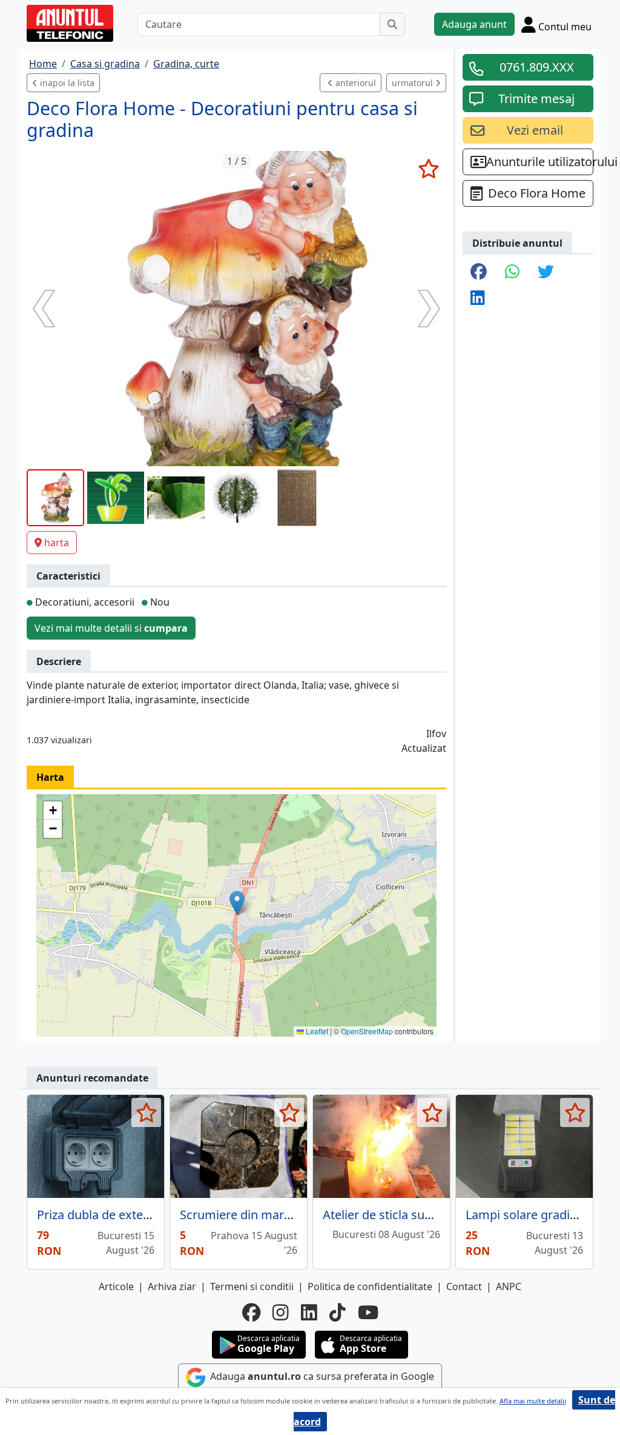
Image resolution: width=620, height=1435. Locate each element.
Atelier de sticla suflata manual (409, 1214)
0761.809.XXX (537, 67)
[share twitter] (546, 272)
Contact (464, 1286)
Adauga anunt (474, 24)
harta (56, 542)
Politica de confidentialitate (370, 1286)
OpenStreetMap (367, 1031)
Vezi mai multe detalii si (111, 628)
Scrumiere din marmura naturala (272, 1214)
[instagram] (280, 1312)
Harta (50, 777)
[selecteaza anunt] (428, 168)
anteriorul (354, 83)
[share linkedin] (478, 299)
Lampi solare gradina (525, 1214)
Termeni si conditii (252, 1286)
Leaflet (316, 1031)
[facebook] (251, 1312)
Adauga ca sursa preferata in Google (321, 1376)
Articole (116, 1286)
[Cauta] (392, 24)
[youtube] (368, 1312)
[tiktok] (337, 1312)
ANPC (508, 1286)
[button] (237, 903)
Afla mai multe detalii (533, 1400)
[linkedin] (309, 1312)
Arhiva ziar (172, 1286)
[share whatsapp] (512, 272)
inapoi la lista (66, 83)
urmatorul (413, 83)
